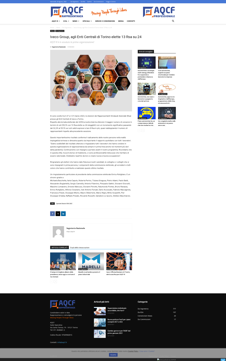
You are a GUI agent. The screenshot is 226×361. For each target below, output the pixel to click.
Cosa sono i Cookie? (147, 351)
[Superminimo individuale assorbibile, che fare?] (100, 311)
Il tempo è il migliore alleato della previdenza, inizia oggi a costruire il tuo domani (62, 274)
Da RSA (83, 1)
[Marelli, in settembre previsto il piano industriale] (91, 261)
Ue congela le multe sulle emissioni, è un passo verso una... (166, 123)
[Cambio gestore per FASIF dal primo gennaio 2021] (100, 334)
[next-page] (55, 281)
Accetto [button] (113, 355)
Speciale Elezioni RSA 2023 (64, 203)
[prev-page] (51, 281)
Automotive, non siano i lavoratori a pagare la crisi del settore (146, 99)
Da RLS (89, 1)
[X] (58, 213)
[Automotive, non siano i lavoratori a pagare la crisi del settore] (147, 89)
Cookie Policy (133, 351)
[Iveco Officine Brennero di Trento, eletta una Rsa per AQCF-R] (119, 261)
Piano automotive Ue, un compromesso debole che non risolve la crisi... (146, 123)
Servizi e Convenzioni (105, 21)
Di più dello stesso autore (79, 248)
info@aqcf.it (62, 342)
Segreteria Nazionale (59, 47)
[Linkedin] (63, 213)
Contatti (131, 21)
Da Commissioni (99, 1)
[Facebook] (52, 213)
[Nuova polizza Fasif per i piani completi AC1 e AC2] (100, 322)
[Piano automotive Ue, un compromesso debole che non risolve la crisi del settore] (147, 113)
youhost (173, 360)
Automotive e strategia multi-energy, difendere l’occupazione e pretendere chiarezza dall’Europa (146, 75)
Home (52, 28)
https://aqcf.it (71, 231)
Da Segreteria (75, 1)
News (75, 21)
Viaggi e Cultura (110, 1)
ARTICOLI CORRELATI (59, 248)
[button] (173, 21)
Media (121, 21)
